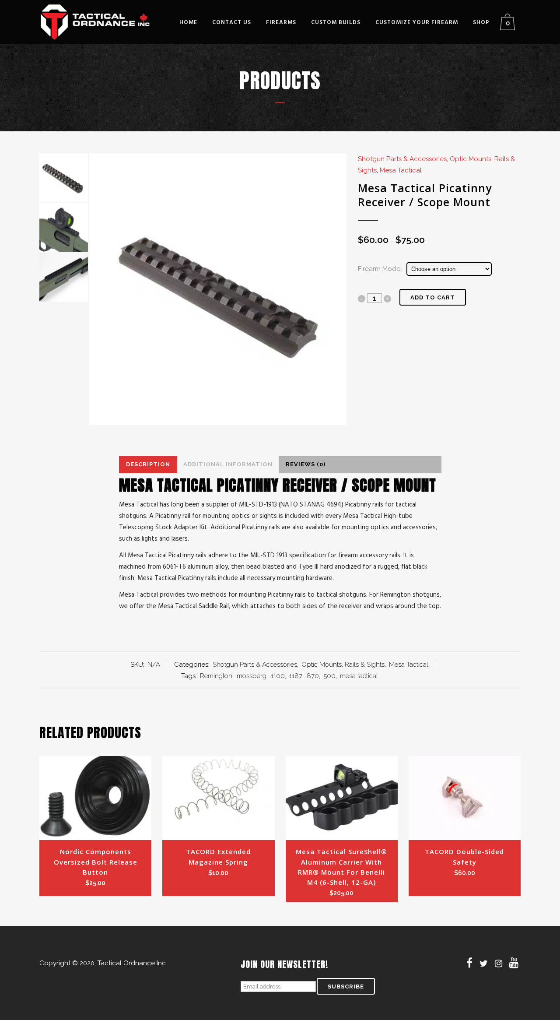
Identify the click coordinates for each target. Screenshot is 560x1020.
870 (313, 676)
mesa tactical (359, 676)
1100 (278, 676)
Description (148, 464)
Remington (216, 676)
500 (329, 676)
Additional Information (228, 464)
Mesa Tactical (401, 170)
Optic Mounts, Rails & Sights (343, 664)
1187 (295, 676)
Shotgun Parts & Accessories (402, 159)
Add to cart (432, 297)
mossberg (251, 676)
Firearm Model (380, 269)
